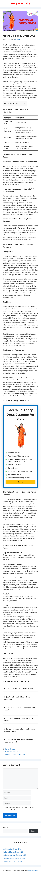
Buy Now (21, 482)
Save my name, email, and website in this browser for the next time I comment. (19, 809)
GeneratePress (33, 870)
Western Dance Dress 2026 (15, 754)
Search (5, 827)
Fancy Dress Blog (20, 3)
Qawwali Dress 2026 (12, 752)
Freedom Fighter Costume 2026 (14, 858)
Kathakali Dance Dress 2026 (13, 852)
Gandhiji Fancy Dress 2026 (12, 861)
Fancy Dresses (10, 749)
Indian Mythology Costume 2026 (14, 855)
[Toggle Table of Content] (22, 103)
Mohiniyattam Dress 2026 (12, 849)
